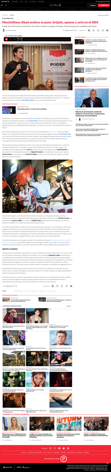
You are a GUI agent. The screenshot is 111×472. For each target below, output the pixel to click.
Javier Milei (15, 1)
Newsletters (87, 9)
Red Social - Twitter (50, 448)
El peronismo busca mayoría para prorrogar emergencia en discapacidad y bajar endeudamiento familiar (92, 134)
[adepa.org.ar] (19, 467)
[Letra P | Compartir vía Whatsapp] (89, 30)
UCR (62, 98)
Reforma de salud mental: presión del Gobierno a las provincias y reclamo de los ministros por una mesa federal (90, 114)
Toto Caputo (33, 1)
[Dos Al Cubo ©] (7, 467)
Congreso (86, 452)
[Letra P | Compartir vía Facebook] (98, 30)
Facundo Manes (32, 121)
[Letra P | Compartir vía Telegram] (102, 30)
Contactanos (44, 448)
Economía (30, 452)
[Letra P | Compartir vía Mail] (107, 30)
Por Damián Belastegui (11, 30)
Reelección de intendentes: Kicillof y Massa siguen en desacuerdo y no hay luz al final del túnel (90, 129)
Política (12, 15)
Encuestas (71, 9)
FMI (26, 1)
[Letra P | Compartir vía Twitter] (93, 30)
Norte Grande (71, 452)
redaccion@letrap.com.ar (101, 468)
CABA (44, 452)
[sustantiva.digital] (26, 467)
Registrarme (105, 5)
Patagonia (79, 452)
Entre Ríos (56, 452)
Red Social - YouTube (63, 448)
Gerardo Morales (65, 134)
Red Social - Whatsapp (68, 448)
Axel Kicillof (41, 1)
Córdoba (63, 452)
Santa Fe (49, 452)
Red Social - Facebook (55, 448)
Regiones (22, 9)
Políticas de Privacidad (101, 469)
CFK (21, 1)
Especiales (36, 9)
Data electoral (54, 9)
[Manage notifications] (107, 463)
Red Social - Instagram (59, 448)
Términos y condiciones (90, 469)
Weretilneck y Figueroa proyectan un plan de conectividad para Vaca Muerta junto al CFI (92, 124)
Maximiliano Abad (28, 100)
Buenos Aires (52, 132)
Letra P (6, 15)
